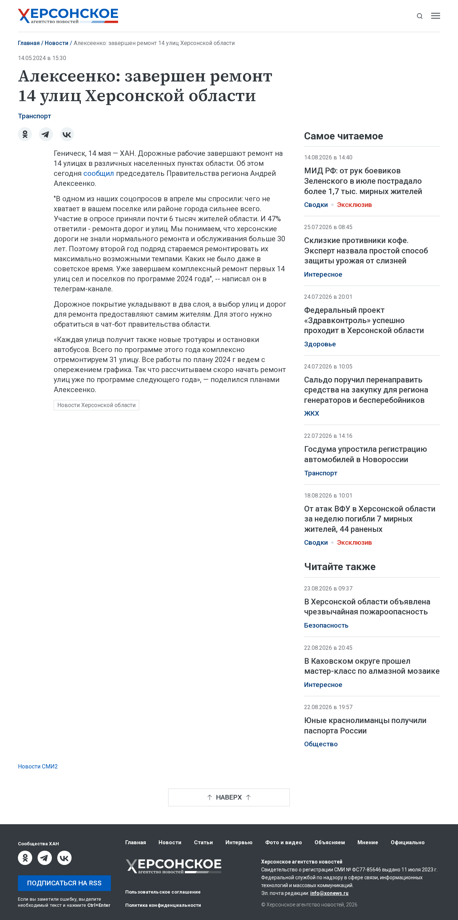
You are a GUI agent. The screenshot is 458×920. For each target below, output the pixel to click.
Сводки (316, 205)
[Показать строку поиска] (419, 16)
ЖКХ (311, 413)
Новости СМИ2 (38, 766)
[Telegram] (46, 134)
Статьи (203, 842)
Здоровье (320, 344)
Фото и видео (283, 842)
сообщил (98, 173)
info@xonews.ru (329, 893)
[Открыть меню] (435, 16)
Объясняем (330, 842)
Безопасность (326, 625)
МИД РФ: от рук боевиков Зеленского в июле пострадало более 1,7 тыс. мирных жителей (363, 181)
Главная (29, 43)
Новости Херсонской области (96, 405)
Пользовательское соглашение (163, 892)
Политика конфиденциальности (163, 905)
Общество (321, 744)
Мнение (367, 842)
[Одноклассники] (25, 134)
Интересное (323, 274)
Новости (56, 43)
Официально (408, 842)
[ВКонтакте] (67, 134)
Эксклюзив (354, 205)
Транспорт (34, 116)
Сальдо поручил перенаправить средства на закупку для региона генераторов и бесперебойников (366, 390)
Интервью (239, 842)
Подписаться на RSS (64, 883)
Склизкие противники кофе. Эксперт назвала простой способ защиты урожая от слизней (366, 250)
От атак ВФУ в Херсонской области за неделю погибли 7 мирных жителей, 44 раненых (369, 519)
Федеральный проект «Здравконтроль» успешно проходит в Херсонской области (364, 320)
